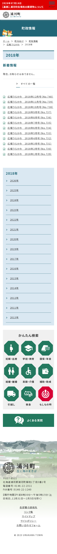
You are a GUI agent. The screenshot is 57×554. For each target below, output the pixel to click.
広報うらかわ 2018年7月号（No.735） (30, 122)
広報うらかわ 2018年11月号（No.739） (30, 101)
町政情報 (33, 41)
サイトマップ (28, 516)
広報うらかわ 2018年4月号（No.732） (30, 138)
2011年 (14, 307)
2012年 (14, 298)
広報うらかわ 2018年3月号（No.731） (30, 143)
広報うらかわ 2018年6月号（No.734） (30, 128)
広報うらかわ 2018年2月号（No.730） (30, 148)
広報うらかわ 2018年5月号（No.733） (30, 133)
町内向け (19, 41)
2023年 (14, 210)
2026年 (14, 180)
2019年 (14, 249)
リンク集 (28, 512)
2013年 (14, 317)
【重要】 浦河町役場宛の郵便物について (23, 6)
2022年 (14, 219)
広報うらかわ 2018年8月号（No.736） (30, 117)
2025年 (14, 190)
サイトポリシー (28, 521)
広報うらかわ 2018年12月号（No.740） (30, 96)
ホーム (6, 41)
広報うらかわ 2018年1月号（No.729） (30, 154)
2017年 (14, 259)
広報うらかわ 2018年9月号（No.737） (30, 112)
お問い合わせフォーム (28, 525)
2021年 (14, 229)
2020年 (14, 239)
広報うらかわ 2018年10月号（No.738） (30, 107)
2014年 (14, 288)
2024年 (14, 200)
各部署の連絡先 (28, 507)
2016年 (14, 268)
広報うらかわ (13, 44)
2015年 (14, 278)
